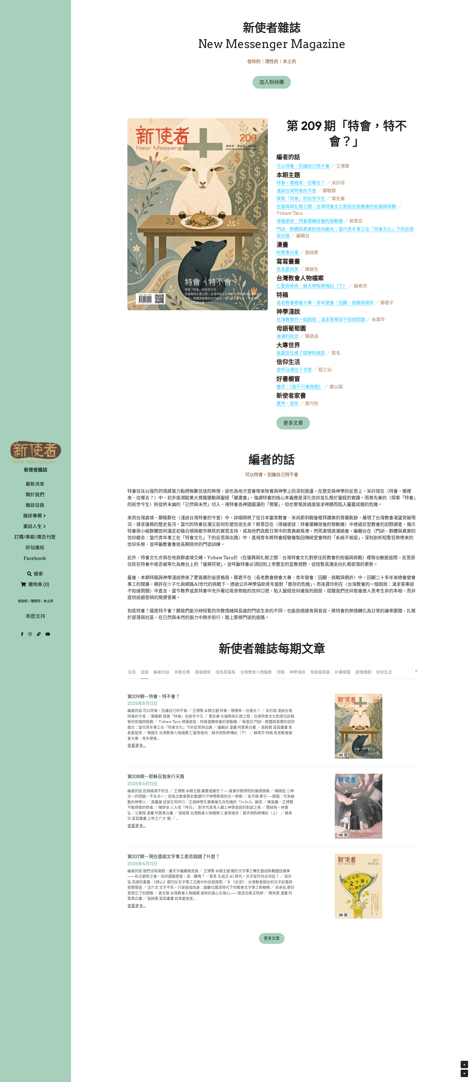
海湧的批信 (287, 336)
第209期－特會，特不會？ (153, 696)
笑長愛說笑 (287, 269)
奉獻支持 (35, 616)
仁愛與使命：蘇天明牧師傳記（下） (311, 286)
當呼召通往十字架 (294, 369)
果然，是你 (287, 403)
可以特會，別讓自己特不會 (303, 166)
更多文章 (293, 423)
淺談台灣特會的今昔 (296, 190)
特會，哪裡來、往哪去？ (300, 182)
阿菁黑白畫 (287, 252)
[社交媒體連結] (22, 634)
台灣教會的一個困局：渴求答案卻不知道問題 (320, 319)
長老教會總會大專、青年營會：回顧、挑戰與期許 (325, 302)
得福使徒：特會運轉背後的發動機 (309, 221)
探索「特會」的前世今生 (300, 198)
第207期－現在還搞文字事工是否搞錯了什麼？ (173, 856)
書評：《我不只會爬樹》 (299, 386)
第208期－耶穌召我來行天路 (155, 776)
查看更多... (136, 745)
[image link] (35, 452)
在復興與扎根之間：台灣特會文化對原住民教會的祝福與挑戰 (336, 206)
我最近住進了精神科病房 (300, 353)
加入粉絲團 (271, 82)
